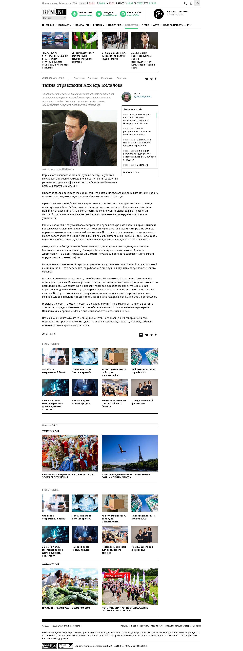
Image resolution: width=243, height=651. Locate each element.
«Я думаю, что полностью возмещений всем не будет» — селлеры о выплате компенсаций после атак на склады (55, 60)
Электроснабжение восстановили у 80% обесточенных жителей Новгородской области (136, 119)
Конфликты (107, 78)
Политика (114, 24)
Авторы (187, 625)
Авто (156, 24)
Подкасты (65, 24)
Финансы (98, 24)
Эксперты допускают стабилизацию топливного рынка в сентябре (83, 57)
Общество (131, 24)
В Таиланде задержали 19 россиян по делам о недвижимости (114, 55)
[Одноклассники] (156, 79)
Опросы (197, 625)
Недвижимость (173, 24)
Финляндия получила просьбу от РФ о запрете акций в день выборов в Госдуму (139, 155)
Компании (82, 24)
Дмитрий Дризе (142, 96)
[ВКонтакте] (147, 79)
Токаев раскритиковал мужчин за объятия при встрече (137, 131)
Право (145, 24)
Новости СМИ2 (49, 425)
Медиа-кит (156, 625)
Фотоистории (50, 430)
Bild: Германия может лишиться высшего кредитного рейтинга (137, 142)
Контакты (144, 625)
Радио (134, 625)
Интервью (48, 24)
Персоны (121, 78)
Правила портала (173, 625)
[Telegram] (151, 79)
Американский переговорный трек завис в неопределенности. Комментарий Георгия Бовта (143, 60)
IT (188, 24)
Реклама (125, 625)
